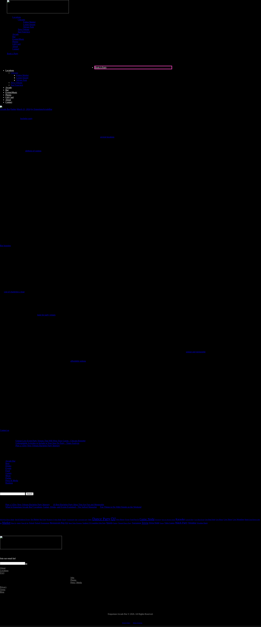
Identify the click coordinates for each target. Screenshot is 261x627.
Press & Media (11, 480)
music (19, 523)
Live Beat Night (210, 520)
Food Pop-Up (134, 520)
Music (8, 475)
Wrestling (192, 523)
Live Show (228, 519)
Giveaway (158, 519)
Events (8, 468)
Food (7, 471)
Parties (13, 109)
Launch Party (189, 519)
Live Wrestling (238, 519)
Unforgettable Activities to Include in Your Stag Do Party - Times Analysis (47, 443)
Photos (73, 580)
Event (127, 519)
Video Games (169, 523)
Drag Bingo (120, 519)
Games (8, 473)
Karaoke (180, 519)
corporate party (83, 519)
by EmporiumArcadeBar (41, 109)
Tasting (115, 523)
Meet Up (13, 523)
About (2, 568)
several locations (107, 137)
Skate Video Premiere (75, 523)
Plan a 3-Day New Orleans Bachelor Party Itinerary (37, 445)
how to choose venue (168, 519)
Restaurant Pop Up (59, 523)
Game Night (147, 519)
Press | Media (76, 582)
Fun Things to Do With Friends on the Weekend (120, 507)
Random (9, 483)
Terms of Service (137, 623)
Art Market (34, 519)
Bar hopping (5, 245)
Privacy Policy (126, 623)
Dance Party (101, 519)
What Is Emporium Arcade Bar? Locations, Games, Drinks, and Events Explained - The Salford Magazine (51, 507)
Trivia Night (154, 523)
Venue (162, 523)
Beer (7, 463)
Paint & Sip (25, 523)
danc (90, 520)
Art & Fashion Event (22, 520)
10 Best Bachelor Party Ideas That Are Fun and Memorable (78, 504)
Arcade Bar (5, 109)
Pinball (31, 523)
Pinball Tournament (42, 523)
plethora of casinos (33, 151)
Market (6, 522)
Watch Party (181, 522)
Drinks (8, 466)
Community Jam (72, 519)
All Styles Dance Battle (7, 519)
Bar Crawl (43, 520)
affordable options (78, 361)
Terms (2, 589)
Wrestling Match (202, 523)
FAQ (2, 573)
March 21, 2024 (23, 109)
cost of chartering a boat (14, 292)
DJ (113, 519)
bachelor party (26, 118)
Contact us (4, 430)
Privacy (3, 587)
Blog (2, 592)
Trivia (145, 522)
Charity (64, 519)
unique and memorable (196, 352)
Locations (4, 570)
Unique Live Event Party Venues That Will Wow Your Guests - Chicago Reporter (50, 441)
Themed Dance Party (124, 523)
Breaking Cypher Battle (54, 519)
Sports (109, 522)
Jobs (72, 577)
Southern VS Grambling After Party (94, 523)
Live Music (219, 520)
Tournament (136, 523)
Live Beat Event (199, 519)
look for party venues (46, 315)
